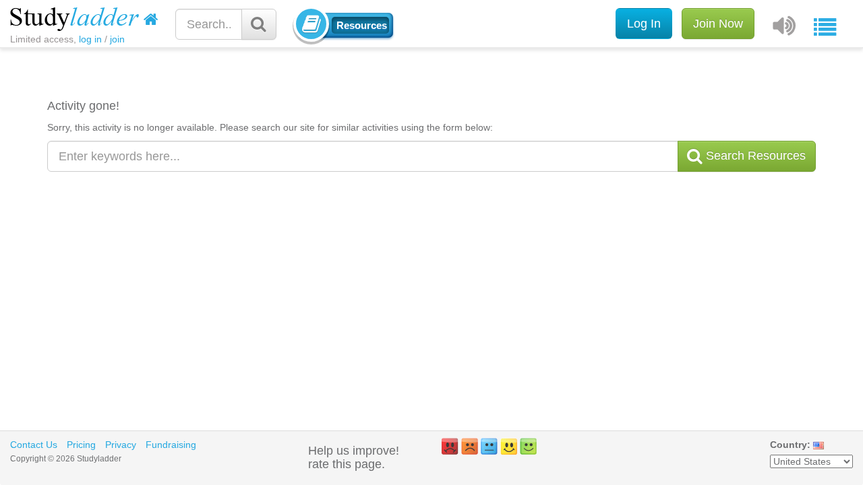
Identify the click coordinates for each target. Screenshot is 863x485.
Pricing (81, 444)
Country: (790, 444)
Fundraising (171, 444)
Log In (644, 23)
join (117, 39)
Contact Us (33, 444)
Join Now (718, 23)
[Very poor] (450, 446)
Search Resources (754, 155)
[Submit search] (258, 24)
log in (90, 39)
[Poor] (469, 446)
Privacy (120, 444)
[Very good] (528, 446)
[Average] (489, 446)
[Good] (508, 446)
